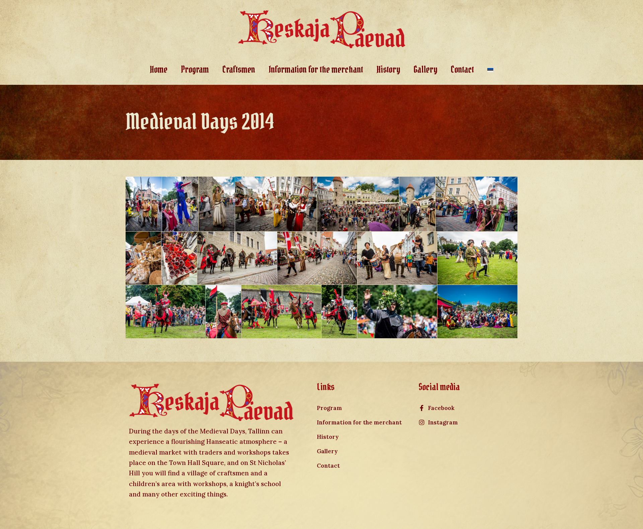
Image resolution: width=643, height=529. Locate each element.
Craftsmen (238, 69)
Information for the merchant (316, 69)
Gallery (425, 69)
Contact (462, 69)
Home (158, 69)
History (388, 69)
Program (195, 69)
